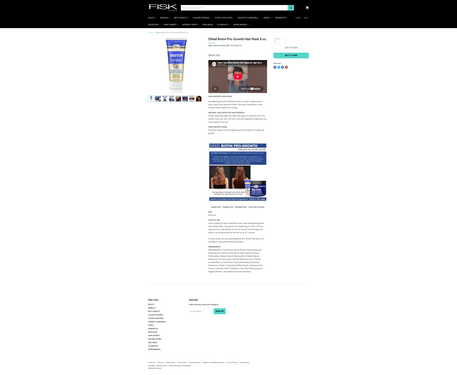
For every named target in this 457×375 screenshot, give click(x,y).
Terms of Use (182, 362)
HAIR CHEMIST (170, 25)
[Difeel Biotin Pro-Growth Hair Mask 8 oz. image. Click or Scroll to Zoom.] (176, 65)
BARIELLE (164, 18)
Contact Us (151, 362)
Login (298, 18)
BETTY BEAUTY (181, 18)
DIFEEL (267, 18)
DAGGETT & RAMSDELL (248, 18)
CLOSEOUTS (223, 25)
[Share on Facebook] (274, 67)
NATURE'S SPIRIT (190, 25)
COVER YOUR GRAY (224, 18)
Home (150, 32)
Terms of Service (232, 362)
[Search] (291, 7)
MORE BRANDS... (241, 25)
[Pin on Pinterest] (286, 67)
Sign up (220, 311)
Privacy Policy (170, 362)
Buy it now (291, 55)
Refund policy (245, 362)
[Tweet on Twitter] (278, 67)
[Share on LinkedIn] (282, 67)
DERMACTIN (280, 18)
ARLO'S (151, 18)
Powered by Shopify (154, 368)
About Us (161, 362)
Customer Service (195, 362)
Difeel (213, 43)
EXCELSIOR (153, 25)
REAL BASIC (208, 25)
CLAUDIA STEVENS (201, 18)
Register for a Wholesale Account (213, 362)
